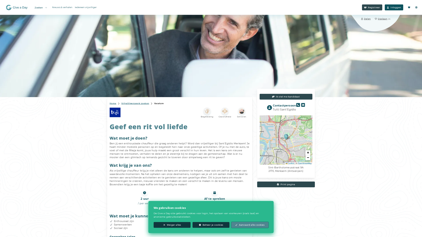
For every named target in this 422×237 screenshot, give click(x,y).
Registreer (374, 7)
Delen (367, 19)
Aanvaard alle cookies (252, 225)
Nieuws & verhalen (62, 7)
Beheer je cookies (213, 225)
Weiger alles (174, 225)
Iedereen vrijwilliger (86, 7)
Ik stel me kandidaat (288, 96)
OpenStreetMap (305, 163)
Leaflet (290, 163)
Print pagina (288, 184)
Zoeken (39, 7)
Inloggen (396, 7)
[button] (286, 136)
